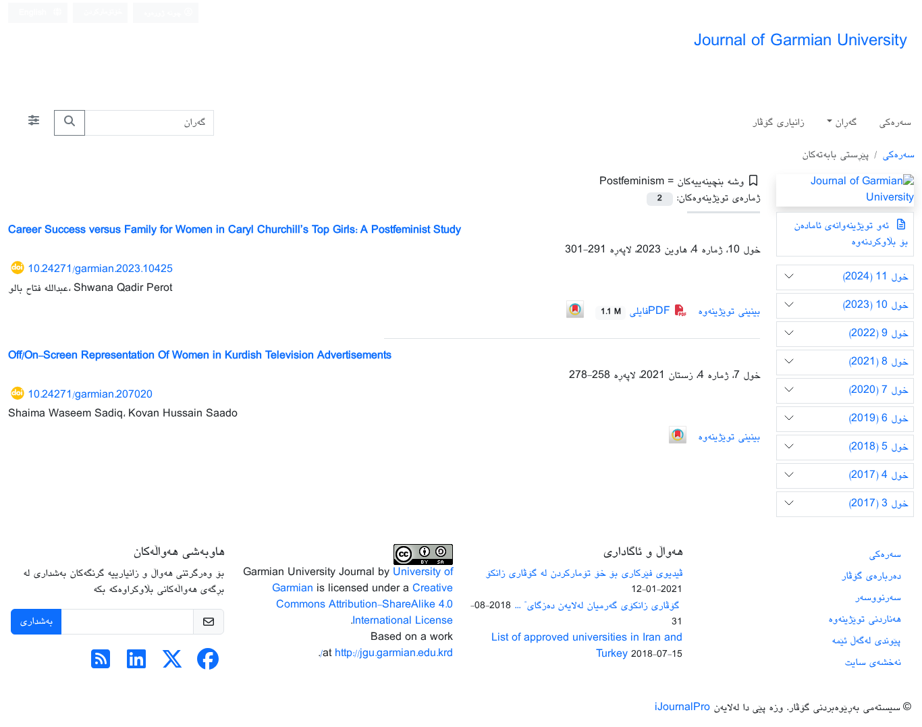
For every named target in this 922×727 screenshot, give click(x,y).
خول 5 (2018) (878, 447)
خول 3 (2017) (878, 503)
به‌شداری (36, 621)
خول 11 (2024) (875, 277)
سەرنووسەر (877, 597)
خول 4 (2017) (878, 475)
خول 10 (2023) (875, 305)
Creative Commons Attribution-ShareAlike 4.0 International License (364, 605)
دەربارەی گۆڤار (870, 576)
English (34, 13)
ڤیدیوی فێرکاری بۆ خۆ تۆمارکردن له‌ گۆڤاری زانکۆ (583, 573)
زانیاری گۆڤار (778, 122)
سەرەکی (895, 122)
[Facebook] (208, 664)
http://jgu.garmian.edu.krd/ (386, 654)
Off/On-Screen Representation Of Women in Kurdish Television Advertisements (199, 356)
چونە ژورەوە (164, 13)
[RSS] (100, 664)
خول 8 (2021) (878, 362)
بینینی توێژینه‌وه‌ (729, 311)
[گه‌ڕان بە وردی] (34, 123)
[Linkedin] (136, 664)
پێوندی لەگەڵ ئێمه (866, 641)
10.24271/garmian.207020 (90, 395)
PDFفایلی (637, 311)
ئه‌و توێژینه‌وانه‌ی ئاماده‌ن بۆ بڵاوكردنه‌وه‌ (851, 234)
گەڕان (846, 122)
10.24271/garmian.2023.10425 (100, 269)
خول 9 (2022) (878, 333)
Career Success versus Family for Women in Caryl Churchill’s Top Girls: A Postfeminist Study (234, 230)
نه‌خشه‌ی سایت (872, 662)
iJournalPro (682, 708)
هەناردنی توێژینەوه (864, 619)
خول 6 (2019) (878, 418)
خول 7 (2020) (878, 390)
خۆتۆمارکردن (103, 12)
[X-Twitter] (172, 664)
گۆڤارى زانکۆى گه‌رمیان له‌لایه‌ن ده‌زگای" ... (598, 606)
